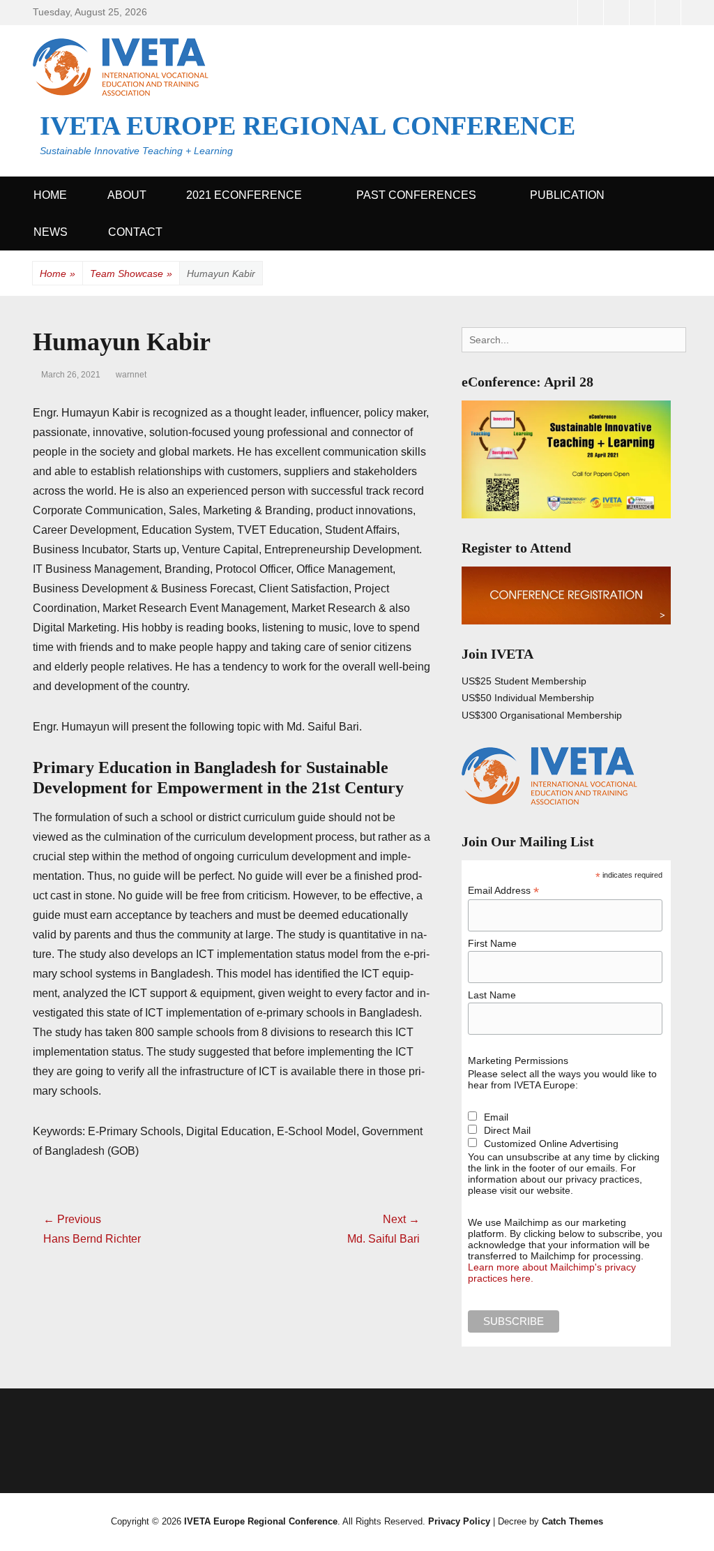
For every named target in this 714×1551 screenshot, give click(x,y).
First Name (492, 943)
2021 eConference (244, 195)
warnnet (131, 375)
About (126, 195)
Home (50, 195)
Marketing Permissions (518, 1060)
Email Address (503, 890)
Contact (135, 232)
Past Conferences (416, 195)
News (50, 232)
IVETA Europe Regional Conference (307, 125)
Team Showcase (131, 273)
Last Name (492, 995)
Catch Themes (572, 1521)
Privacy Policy (459, 1521)
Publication (567, 195)
